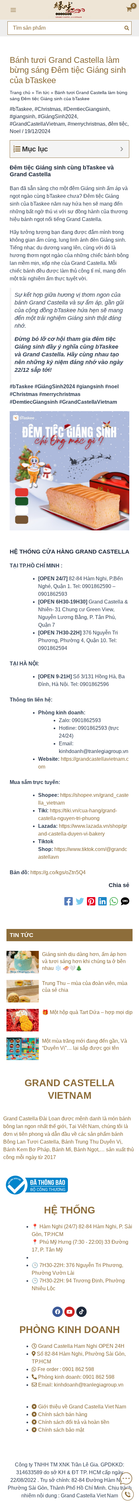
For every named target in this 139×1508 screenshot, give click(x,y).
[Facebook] (68, 901)
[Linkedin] (102, 901)
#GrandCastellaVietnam (37, 124)
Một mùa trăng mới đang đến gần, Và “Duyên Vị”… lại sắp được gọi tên (84, 1044)
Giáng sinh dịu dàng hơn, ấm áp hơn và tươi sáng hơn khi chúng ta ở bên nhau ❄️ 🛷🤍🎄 (84, 961)
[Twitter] (80, 901)
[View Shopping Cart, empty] (129, 9)
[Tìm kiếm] (127, 28)
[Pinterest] (91, 901)
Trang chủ (20, 92)
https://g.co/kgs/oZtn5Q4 (58, 872)
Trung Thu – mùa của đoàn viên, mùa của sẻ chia (84, 987)
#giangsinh (22, 116)
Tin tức (42, 92)
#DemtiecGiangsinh (86, 109)
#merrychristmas (86, 124)
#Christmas (48, 109)
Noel (15, 131)
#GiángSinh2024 (57, 116)
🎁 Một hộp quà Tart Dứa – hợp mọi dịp (87, 1012)
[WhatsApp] (114, 901)
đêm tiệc (117, 124)
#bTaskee (21, 109)
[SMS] (125, 901)
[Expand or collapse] (122, 149)
